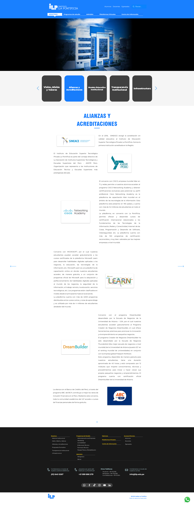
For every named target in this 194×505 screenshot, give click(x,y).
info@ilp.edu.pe (137, 474)
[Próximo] (183, 44)
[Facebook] (89, 485)
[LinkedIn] (109, 485)
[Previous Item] (38, 88)
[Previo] (11, 44)
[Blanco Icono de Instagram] (99, 485)
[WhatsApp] (84, 485)
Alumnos (107, 6)
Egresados (125, 6)
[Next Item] (156, 88)
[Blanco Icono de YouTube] (104, 485)
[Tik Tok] (94, 485)
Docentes (117, 6)
